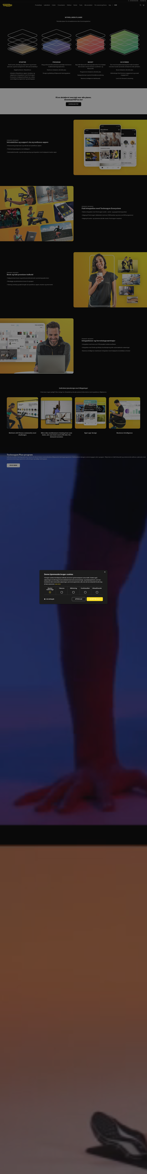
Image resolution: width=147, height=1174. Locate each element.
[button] (49, 599)
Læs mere (58, 584)
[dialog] (73, 587)
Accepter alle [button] (95, 599)
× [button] (104, 572)
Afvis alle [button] (78, 599)
